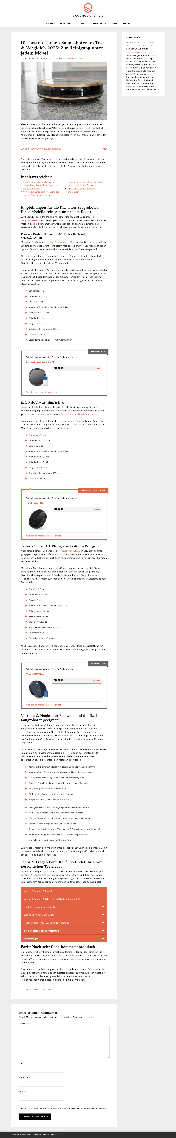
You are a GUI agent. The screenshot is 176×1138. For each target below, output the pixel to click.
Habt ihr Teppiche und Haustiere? (41, 906)
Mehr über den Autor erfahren (138, 52)
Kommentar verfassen (74, 58)
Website (22, 1091)
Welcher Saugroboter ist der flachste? (41, 148)
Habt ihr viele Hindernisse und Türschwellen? (47, 922)
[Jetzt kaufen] (38, 377)
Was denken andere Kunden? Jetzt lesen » (45, 392)
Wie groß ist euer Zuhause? (38, 891)
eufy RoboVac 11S (34, 503)
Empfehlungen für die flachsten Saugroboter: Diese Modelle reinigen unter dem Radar (40, 185)
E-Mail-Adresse (26, 1077)
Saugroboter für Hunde (73, 414)
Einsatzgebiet (83, 127)
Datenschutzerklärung (51, 1135)
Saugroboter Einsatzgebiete (41, 989)
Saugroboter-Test (30, 220)
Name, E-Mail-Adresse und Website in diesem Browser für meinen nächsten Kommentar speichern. (63, 1108)
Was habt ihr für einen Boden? (39, 914)
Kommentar (25, 1023)
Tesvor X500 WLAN (69, 550)
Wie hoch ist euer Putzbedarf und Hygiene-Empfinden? (52, 899)
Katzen (94, 414)
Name (22, 1063)
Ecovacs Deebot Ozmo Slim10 (61, 242)
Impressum (38, 1135)
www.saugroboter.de (24, 1135)
